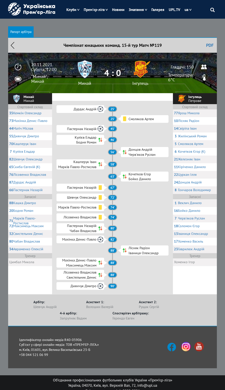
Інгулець (140, 83)
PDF (210, 45)
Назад (12, 45)
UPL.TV (174, 9)
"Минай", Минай (39, 79)
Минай (84, 83)
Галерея (157, 9)
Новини (118, 9)
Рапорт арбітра (20, 32)
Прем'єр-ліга (94, 9)
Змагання (136, 9)
